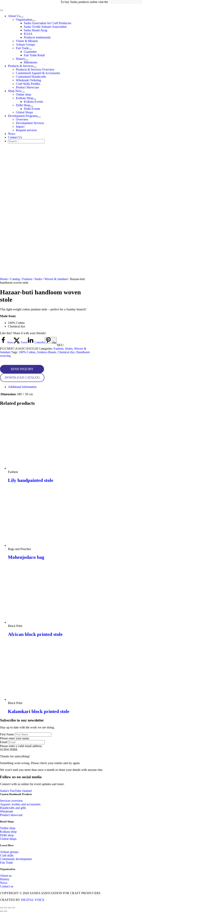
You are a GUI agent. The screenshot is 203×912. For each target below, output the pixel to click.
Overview (22, 119)
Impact (20, 126)
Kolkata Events (33, 101)
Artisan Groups (25, 44)
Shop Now (15, 91)
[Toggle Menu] (21, 17)
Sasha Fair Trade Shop (126, 2)
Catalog (15, 279)
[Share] (9, 907)
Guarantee (30, 51)
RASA (28, 33)
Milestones (30, 62)
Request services (26, 130)
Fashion (27, 279)
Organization (24, 19)
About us (5, 875)
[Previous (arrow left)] (1, 911)
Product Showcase (27, 87)
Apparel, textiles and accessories (20, 804)
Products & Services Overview (35, 69)
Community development (16, 859)
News (11, 133)
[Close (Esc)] (13, 907)
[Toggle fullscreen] (5, 907)
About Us (14, 16)
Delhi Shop (23, 105)
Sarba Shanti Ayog (35, 30)
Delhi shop (7, 835)
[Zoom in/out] (1, 907)
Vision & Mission (27, 41)
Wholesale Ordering (28, 80)
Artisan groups (9, 852)
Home (4, 279)
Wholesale (6, 811)
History (20, 58)
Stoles (38, 279)
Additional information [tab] (22, 387)
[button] (22, 369)
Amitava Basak (46, 352)
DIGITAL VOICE (32, 899)
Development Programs (22, 116)
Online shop (23, 94)
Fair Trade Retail (34, 55)
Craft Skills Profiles (28, 83)
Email (3, 742)
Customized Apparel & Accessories (38, 73)
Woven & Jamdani (56, 279)
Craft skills (6, 855)
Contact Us (15, 137)
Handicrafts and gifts (13, 808)
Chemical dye (66, 352)
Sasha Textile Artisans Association (45, 26)
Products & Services (20, 66)
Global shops (8, 838)
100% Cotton (27, 352)
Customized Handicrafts (31, 76)
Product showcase (11, 815)
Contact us (6, 886)
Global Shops (24, 112)
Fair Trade (22, 48)
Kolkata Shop (24, 98)
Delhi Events (32, 108)
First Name (7, 734)
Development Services (30, 123)
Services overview (11, 800)
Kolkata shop (8, 831)
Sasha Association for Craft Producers (47, 23)
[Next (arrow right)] (5, 911)
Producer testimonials (37, 37)
